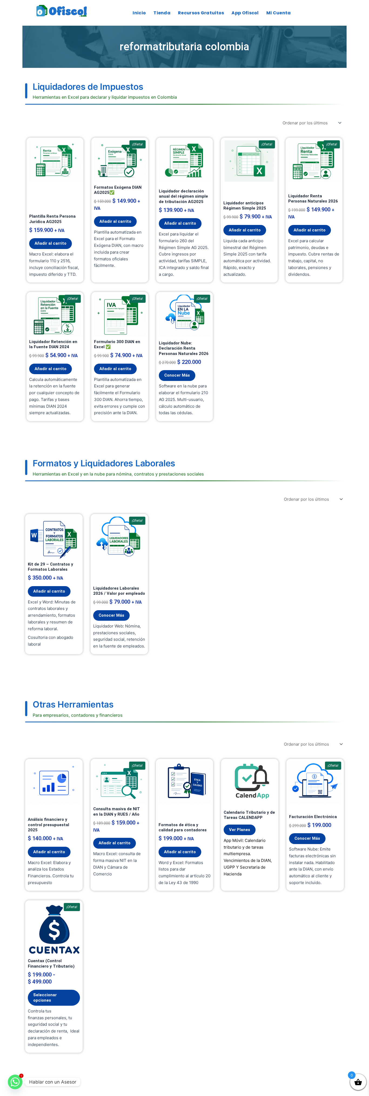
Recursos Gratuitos (201, 13)
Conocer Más (177, 375)
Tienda (161, 13)
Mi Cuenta (278, 13)
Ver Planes (239, 829)
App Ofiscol (245, 13)
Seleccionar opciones (45, 997)
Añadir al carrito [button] (50, 243)
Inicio (139, 13)
